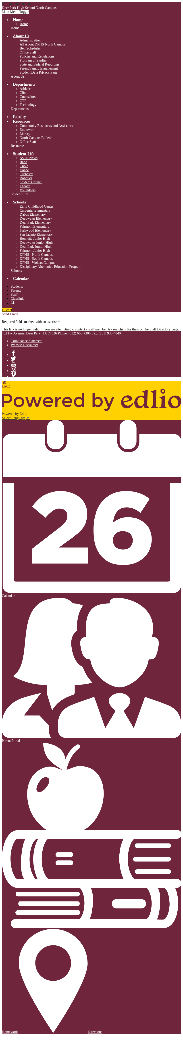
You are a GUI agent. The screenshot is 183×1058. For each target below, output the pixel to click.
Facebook (13, 353)
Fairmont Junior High (35, 250)
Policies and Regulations (37, 56)
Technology (28, 105)
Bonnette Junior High (35, 238)
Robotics (26, 178)
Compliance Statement (26, 341)
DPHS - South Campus (36, 258)
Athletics (26, 89)
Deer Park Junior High (36, 246)
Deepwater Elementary (36, 218)
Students (17, 286)
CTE (23, 101)
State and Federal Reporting (39, 64)
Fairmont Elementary (34, 226)
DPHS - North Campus (36, 254)
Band (23, 162)
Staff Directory (160, 329)
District (7, 310)
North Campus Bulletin (36, 138)
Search (13, 303)
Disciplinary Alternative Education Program (50, 266)
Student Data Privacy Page (38, 72)
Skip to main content (16, 4)
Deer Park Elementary (35, 222)
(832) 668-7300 (80, 333)
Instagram (13, 369)
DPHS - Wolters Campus (37, 262)
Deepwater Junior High (36, 242)
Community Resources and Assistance (46, 126)
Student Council (31, 182)
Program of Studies (33, 60)
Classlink (17, 298)
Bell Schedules (30, 48)
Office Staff (28, 52)
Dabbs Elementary (33, 214)
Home (24, 24)
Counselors (27, 97)
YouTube (13, 364)
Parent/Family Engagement (39, 68)
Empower (26, 130)
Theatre (25, 186)
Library (25, 134)
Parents (16, 290)
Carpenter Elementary (35, 210)
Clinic (24, 93)
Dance (24, 170)
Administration (30, 40)
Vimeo (13, 374)
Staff (14, 294)
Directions (95, 1032)
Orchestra (26, 174)
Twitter (13, 358)
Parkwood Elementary (35, 230)
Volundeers (27, 190)
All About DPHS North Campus (43, 44)
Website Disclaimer (24, 345)
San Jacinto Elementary (36, 234)
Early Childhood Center (36, 206)
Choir (24, 166)
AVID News (28, 158)
